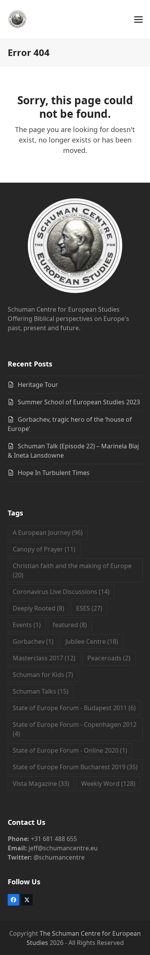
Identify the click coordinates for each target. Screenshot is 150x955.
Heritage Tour (38, 384)
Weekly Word (108, 783)
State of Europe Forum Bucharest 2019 (75, 767)
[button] (138, 19)
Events (27, 625)
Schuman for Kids (43, 674)
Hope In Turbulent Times (54, 472)
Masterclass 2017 (44, 658)
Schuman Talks (40, 691)
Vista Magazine (41, 783)
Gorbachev (33, 641)
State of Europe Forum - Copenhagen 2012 (75, 729)
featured (70, 625)
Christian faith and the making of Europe (72, 570)
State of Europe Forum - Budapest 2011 (74, 708)
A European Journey (48, 532)
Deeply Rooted (38, 608)
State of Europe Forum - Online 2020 (70, 750)
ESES (89, 608)
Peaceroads (108, 658)
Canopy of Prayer (44, 549)
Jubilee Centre (91, 641)
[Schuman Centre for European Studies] (75, 246)
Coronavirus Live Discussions (61, 591)
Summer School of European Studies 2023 (79, 402)
